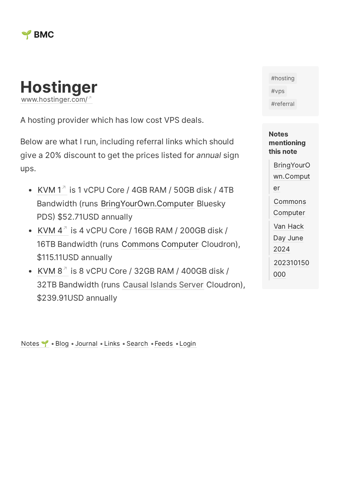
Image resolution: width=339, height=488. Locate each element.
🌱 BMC (37, 34)
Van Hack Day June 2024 (288, 237)
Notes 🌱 (35, 343)
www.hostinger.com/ (54, 99)
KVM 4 (50, 230)
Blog (62, 343)
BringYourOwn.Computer (147, 203)
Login (187, 343)
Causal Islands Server (163, 284)
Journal (86, 343)
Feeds (164, 343)
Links (112, 343)
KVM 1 (49, 190)
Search (137, 343)
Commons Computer (160, 244)
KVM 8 (50, 271)
